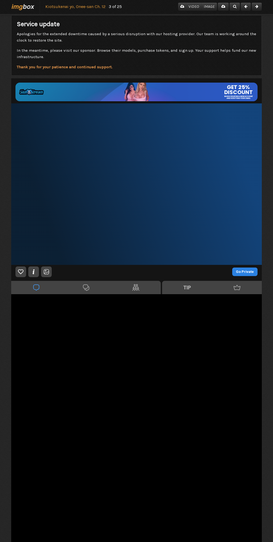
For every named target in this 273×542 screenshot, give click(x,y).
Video (193, 6)
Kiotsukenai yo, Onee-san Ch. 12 (75, 6)
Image (209, 6)
